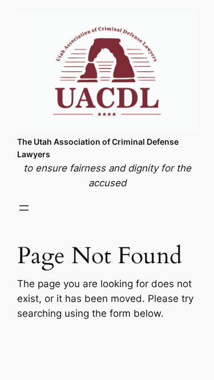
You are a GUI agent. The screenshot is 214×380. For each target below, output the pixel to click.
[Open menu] (24, 208)
